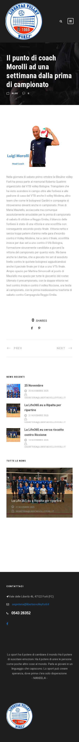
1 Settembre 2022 (25, 524)
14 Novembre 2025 (38, 440)
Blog (15, 93)
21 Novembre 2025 (38, 415)
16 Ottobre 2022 (24, 546)
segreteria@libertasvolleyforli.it (45, 398)
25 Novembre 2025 (38, 391)
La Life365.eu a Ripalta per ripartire (36, 501)
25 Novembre (33, 385)
